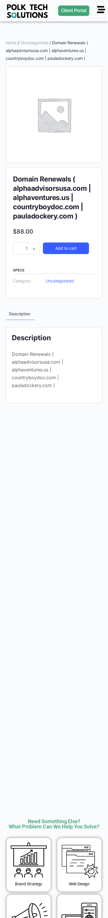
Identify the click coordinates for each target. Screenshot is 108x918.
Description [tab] (19, 313)
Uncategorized (34, 42)
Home (11, 42)
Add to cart (66, 248)
